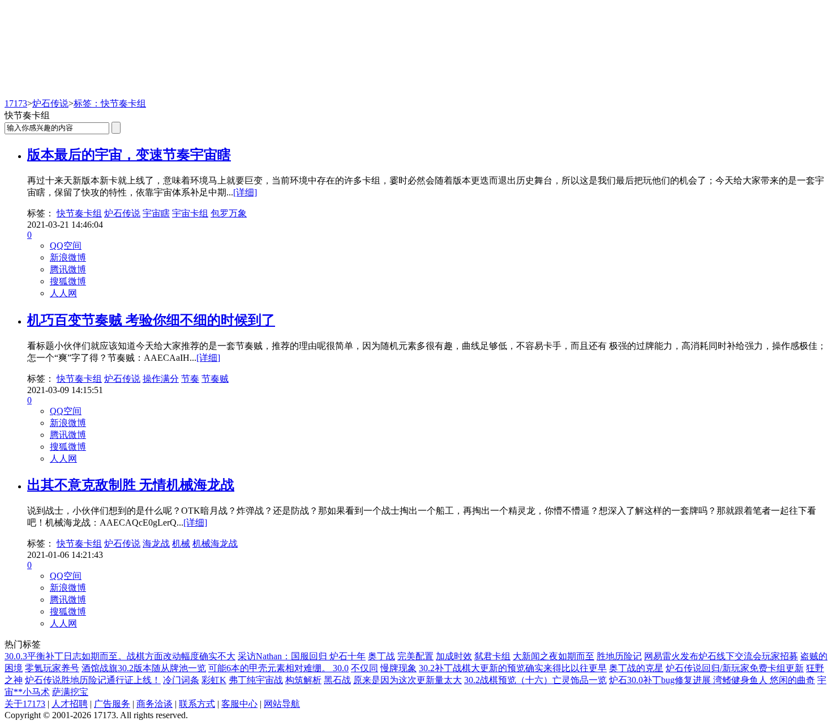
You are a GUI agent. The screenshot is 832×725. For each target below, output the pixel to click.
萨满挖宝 (70, 692)
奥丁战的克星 (636, 668)
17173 (16, 103)
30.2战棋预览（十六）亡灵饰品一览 (535, 680)
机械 (181, 543)
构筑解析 (303, 680)
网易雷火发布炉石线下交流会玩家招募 (721, 656)
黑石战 (337, 680)
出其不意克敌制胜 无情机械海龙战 (130, 484)
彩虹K (213, 680)
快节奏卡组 (79, 213)
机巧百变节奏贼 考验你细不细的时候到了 (151, 320)
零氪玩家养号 (52, 668)
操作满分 (161, 378)
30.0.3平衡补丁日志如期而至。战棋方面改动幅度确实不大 (120, 656)
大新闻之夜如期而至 (553, 656)
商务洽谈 (154, 704)
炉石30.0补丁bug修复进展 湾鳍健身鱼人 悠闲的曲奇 (712, 680)
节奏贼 (215, 378)
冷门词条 (181, 680)
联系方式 (197, 704)
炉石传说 (50, 103)
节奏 (190, 378)
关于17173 (25, 704)
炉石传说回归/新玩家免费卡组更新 (735, 668)
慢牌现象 (398, 668)
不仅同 (364, 668)
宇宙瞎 (156, 213)
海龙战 (156, 543)
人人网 (63, 293)
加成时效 (454, 656)
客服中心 (239, 704)
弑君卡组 (492, 656)
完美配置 (415, 656)
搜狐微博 (68, 281)
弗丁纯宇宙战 (256, 680)
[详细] (245, 192)
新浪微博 (68, 257)
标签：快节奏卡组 (110, 103)
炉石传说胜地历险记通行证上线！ (93, 680)
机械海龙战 (215, 543)
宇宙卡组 (190, 213)
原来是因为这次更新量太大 (407, 680)
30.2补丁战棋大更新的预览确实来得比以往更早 (513, 668)
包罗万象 (229, 213)
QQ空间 (66, 245)
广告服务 (112, 704)
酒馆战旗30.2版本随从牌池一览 (144, 668)
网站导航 (282, 704)
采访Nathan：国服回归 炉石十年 (302, 656)
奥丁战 (381, 656)
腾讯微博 (68, 269)
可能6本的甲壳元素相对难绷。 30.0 (278, 668)
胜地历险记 (619, 656)
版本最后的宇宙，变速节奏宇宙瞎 (129, 154)
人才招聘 (70, 704)
